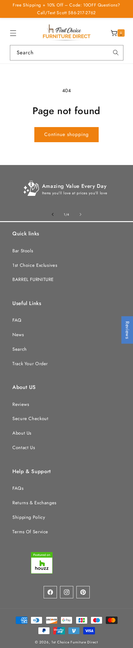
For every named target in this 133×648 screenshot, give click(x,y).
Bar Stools (22, 250)
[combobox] (66, 52)
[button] (13, 33)
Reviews (20, 404)
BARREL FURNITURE (33, 279)
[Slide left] (52, 214)
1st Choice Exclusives (34, 265)
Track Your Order (30, 363)
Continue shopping (66, 134)
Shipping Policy (28, 517)
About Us (22, 433)
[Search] (116, 52)
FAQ (17, 320)
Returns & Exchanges (34, 502)
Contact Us (23, 447)
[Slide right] (80, 214)
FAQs (18, 488)
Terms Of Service (30, 531)
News (18, 334)
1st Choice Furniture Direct (74, 642)
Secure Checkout (30, 418)
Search (19, 349)
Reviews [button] (127, 330)
